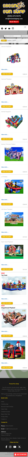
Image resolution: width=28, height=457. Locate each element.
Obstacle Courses (5, 411)
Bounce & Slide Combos (7, 406)
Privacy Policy (4, 416)
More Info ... (4, 69)
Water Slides (4, 409)
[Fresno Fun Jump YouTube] (9, 28)
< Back (3, 40)
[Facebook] (6, 446)
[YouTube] (14, 446)
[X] (19, 446)
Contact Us (4, 419)
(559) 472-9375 (14, 16)
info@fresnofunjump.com (14, 19)
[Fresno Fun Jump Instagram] (13, 28)
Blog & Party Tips (5, 414)
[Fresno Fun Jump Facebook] (2, 28)
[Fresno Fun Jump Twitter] (6, 28)
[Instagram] (10, 446)
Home (2, 401)
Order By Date (4, 404)
